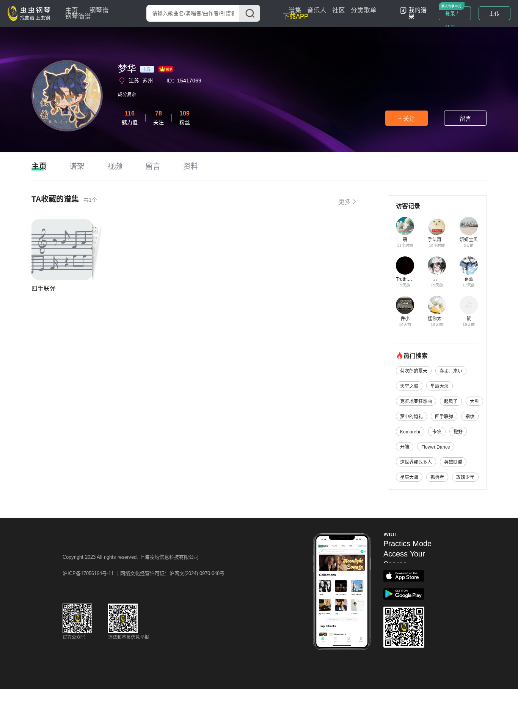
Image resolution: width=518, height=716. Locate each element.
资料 (190, 166)
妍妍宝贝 (469, 239)
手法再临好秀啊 (444, 239)
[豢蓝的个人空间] (469, 265)
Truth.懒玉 (406, 279)
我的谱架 (417, 13)
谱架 (77, 166)
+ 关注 (406, 118)
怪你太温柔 (439, 318)
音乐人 (316, 10)
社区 (338, 10)
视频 (114, 166)
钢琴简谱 (78, 16)
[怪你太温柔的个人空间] (437, 305)
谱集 (295, 10)
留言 (465, 118)
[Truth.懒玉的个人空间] (405, 265)
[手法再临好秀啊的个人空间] (437, 226)
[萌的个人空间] (405, 226)
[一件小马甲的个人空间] (405, 305)
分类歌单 (364, 10)
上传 (494, 14)
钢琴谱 (99, 10)
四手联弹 (43, 288)
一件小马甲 (407, 318)
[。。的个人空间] (437, 265)
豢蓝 (468, 279)
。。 (436, 279)
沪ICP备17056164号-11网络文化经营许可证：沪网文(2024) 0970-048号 (143, 573)
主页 (71, 10)
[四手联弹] (61, 249)
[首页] (31, 13)
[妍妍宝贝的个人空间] (469, 226)
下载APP (295, 16)
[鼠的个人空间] (469, 305)
